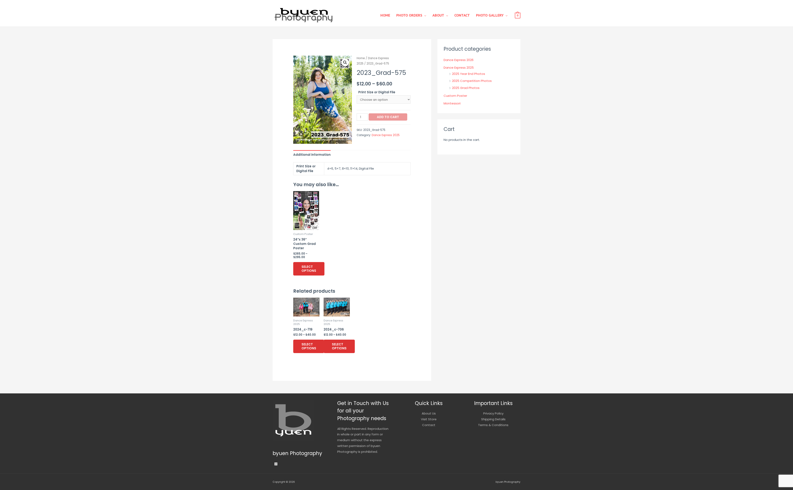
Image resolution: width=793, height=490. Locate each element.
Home (385, 15)
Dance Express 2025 (386, 135)
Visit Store (429, 419)
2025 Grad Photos (466, 88)
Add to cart (388, 117)
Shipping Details (493, 419)
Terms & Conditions (493, 425)
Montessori (452, 103)
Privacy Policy (493, 413)
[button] (345, 62)
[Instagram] (276, 464)
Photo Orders (409, 15)
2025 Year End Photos (468, 74)
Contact (462, 15)
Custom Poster (455, 95)
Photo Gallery (490, 15)
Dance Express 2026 (459, 60)
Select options (309, 269)
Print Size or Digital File (376, 92)
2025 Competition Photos (472, 81)
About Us (429, 413)
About (438, 15)
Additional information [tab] (312, 154)
